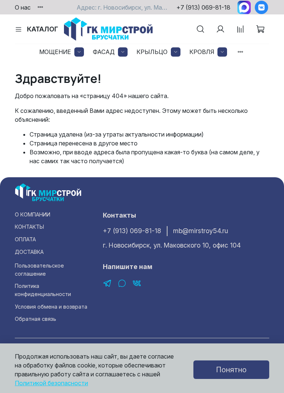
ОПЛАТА (25, 239)
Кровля (201, 52)
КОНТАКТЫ (29, 227)
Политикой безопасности (51, 383)
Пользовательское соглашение (39, 269)
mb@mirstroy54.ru (200, 231)
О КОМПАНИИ (32, 214)
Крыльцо (152, 52)
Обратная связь (35, 319)
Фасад (104, 52)
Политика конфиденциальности (43, 290)
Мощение (55, 52)
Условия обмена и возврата (51, 306)
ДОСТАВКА (29, 252)
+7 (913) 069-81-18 (203, 7)
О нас (23, 7)
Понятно (231, 369)
